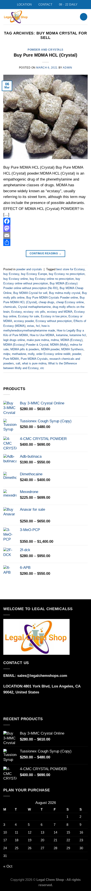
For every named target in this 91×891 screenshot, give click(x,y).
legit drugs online (14, 340)
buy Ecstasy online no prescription (52, 278)
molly (31, 354)
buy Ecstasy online (15, 278)
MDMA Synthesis (72, 349)
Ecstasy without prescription (54, 321)
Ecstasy (16, 311)
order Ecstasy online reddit (53, 354)
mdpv (6, 354)
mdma (55, 340)
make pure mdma (38, 340)
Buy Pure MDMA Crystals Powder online (52, 297)
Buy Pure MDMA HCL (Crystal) (45, 55)
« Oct (7, 866)
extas (30, 325)
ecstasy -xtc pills (34, 311)
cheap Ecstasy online (70, 302)
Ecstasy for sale (28, 316)
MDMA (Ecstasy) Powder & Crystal (25, 344)
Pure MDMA (11, 358)
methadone (19, 354)
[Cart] (83, 17)
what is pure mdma (34, 363)
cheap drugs (46, 302)
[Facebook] (45, 221)
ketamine (62, 335)
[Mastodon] (45, 228)
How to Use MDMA (42, 335)
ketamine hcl (78, 335)
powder (76, 354)
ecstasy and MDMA (59, 311)
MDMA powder (50, 349)
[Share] (45, 242)
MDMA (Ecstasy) (71, 340)
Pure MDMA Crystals (34, 358)
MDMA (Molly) (59, 344)
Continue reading (45, 253)
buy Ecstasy (11, 274)
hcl (38, 325)
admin (67, 67)
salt (18, 363)
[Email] (45, 235)
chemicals (9, 306)
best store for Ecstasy (70, 269)
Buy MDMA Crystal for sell (30, 293)
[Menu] (65, 16)
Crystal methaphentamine (34, 306)
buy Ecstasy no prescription (67, 274)
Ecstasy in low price (54, 316)
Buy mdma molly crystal (64, 293)
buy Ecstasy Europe (34, 274)
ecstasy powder (24, 321)
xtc (42, 368)
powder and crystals (45, 49)
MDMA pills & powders (24, 349)
